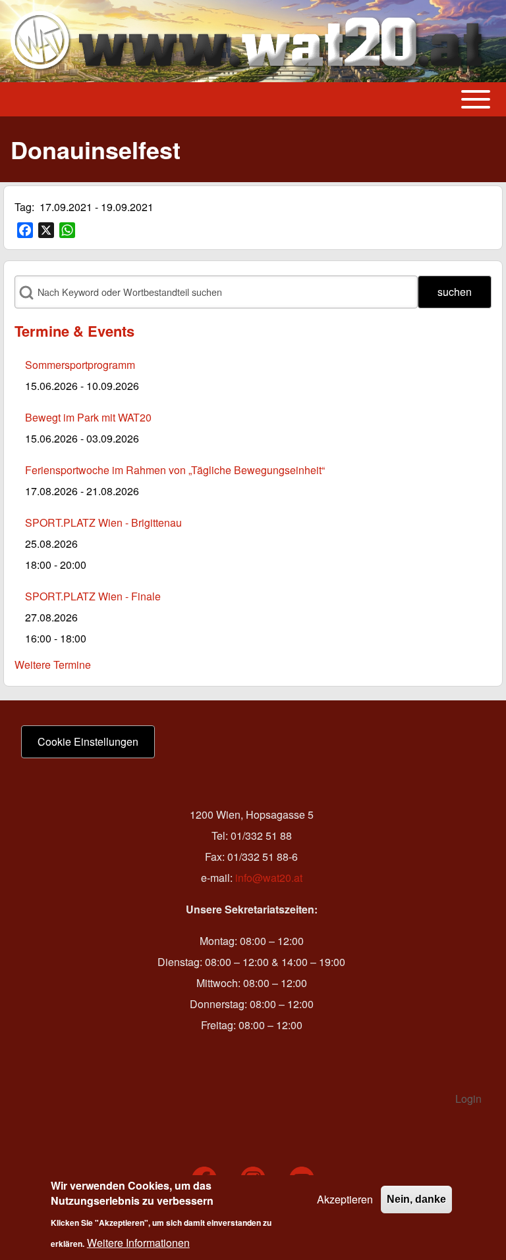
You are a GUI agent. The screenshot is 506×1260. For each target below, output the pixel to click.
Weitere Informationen (138, 1242)
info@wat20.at (268, 877)
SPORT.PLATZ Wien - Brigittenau (103, 522)
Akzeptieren (345, 1199)
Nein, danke (416, 1199)
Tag (23, 206)
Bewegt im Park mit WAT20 (88, 417)
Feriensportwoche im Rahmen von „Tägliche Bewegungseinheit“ (175, 469)
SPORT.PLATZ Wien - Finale (93, 596)
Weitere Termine (52, 664)
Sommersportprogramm (80, 364)
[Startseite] (249, 41)
